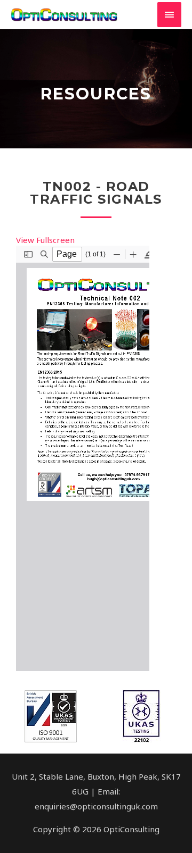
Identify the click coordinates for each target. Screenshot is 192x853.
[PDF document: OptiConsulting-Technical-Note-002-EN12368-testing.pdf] (82, 458)
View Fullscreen (45, 240)
